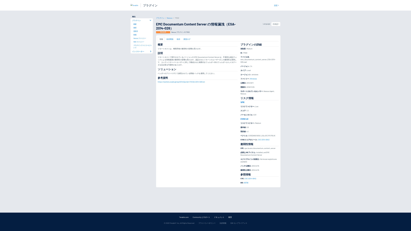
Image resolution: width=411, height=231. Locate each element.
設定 (276, 5)
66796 (246, 183)
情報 (161, 39)
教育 (230, 217)
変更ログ (187, 39)
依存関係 (169, 39)
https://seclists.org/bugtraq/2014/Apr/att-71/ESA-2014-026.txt (181, 82)
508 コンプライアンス (238, 223)
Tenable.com (184, 217)
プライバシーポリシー (207, 223)
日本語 (275, 24)
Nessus (169, 18)
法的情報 (223, 223)
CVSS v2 (244, 119)
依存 (178, 39)
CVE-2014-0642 (264, 140)
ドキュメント (219, 217)
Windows (253, 79)
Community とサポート (201, 217)
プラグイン (150, 5)
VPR (242, 102)
